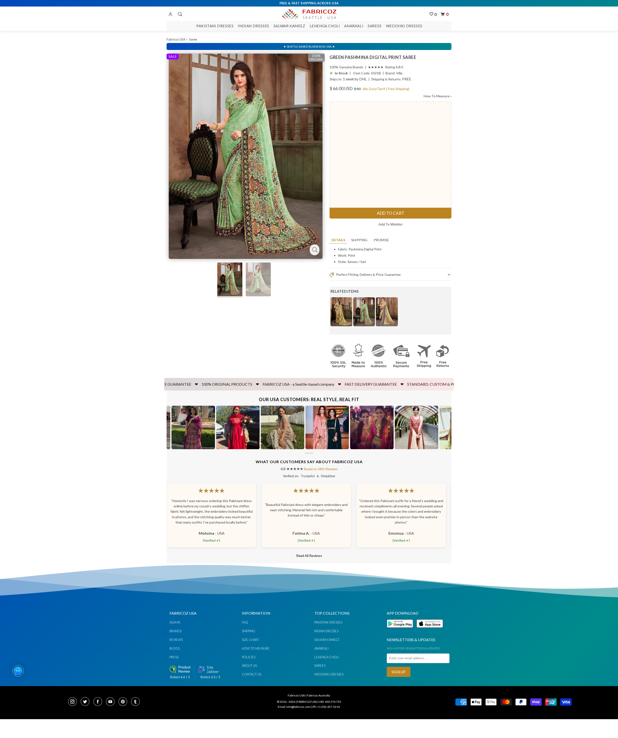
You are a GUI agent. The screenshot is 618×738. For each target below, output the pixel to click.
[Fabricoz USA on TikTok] (136, 702)
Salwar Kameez (289, 26)
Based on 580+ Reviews (320, 469)
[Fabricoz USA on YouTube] (111, 702)
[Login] (170, 14)
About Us (249, 665)
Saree (193, 39)
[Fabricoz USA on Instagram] (74, 702)
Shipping (359, 240)
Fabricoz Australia (318, 695)
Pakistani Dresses (214, 26)
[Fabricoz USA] (308, 13)
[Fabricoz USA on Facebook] (99, 702)
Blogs (174, 648)
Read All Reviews (309, 556)
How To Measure (437, 96)
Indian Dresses (253, 26)
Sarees (375, 26)
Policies (248, 657)
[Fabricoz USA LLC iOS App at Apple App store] (429, 630)
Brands (175, 631)
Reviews (176, 640)
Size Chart (250, 640)
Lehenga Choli (325, 26)
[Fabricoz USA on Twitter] (86, 702)
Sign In (174, 622)
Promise (381, 240)
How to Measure (256, 648)
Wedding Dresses (404, 26)
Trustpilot (308, 476)
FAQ (245, 622)
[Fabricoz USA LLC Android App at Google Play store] (401, 630)
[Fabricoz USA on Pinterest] (124, 702)
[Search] (179, 14)
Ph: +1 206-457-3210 (326, 707)
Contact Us (251, 674)
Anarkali (353, 26)
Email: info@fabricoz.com (294, 707)
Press (173, 657)
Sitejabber (328, 476)
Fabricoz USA (176, 39)
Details (338, 240)
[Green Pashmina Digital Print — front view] (246, 156)
